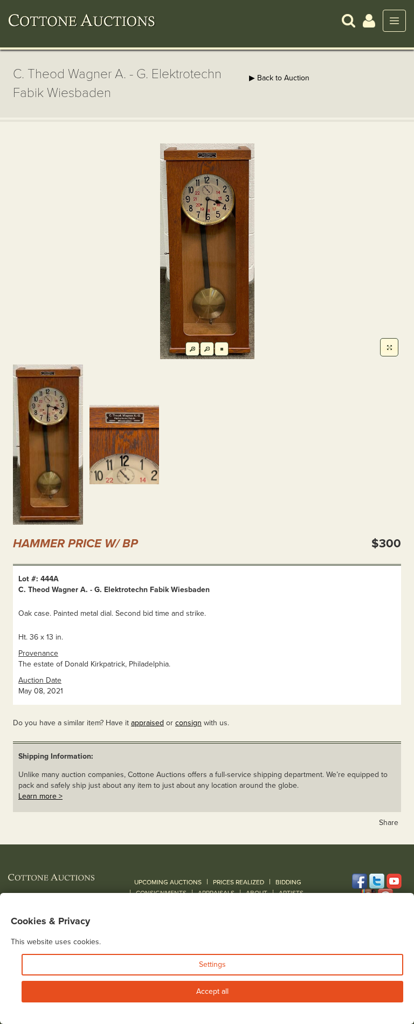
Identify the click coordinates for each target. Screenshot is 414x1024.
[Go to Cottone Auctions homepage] (82, 20)
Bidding (288, 882)
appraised (147, 722)
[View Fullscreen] (389, 347)
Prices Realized (238, 882)
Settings (212, 964)
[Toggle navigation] (394, 21)
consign (188, 722)
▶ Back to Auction (279, 78)
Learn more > (40, 796)
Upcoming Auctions (168, 882)
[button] (348, 20)
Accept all (212, 991)
